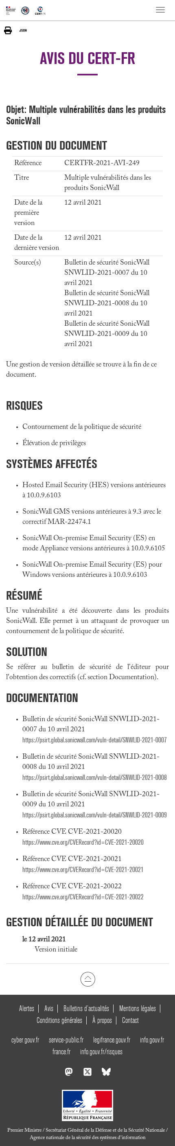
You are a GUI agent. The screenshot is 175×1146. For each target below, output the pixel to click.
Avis (48, 1008)
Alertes (26, 1008)
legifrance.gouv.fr (111, 1039)
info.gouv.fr (152, 1039)
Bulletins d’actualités (86, 1008)
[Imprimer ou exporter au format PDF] (8, 30)
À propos (102, 1020)
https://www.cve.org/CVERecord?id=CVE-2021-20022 (83, 897)
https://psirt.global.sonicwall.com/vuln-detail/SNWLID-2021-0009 (94, 815)
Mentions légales (137, 1008)
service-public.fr (66, 1039)
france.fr (61, 1051)
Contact (130, 1020)
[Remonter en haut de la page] (87, 979)
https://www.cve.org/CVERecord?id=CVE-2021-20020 (83, 842)
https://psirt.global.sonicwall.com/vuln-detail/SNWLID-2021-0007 (94, 740)
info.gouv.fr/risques (101, 1051)
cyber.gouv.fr (25, 1039)
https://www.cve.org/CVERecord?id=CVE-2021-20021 (83, 870)
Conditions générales (59, 1020)
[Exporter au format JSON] (23, 30)
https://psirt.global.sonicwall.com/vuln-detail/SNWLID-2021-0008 (94, 777)
